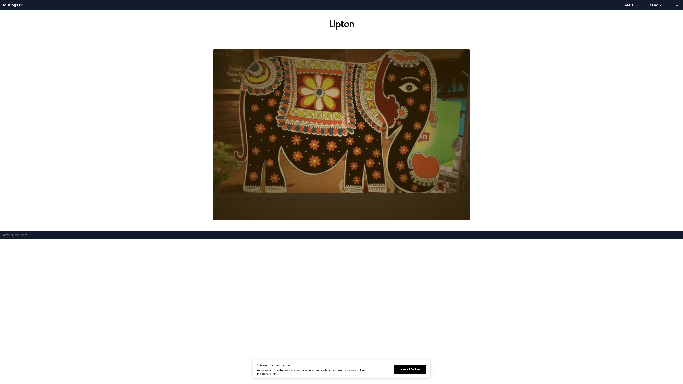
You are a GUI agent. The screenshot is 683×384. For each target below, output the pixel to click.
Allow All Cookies (410, 369)
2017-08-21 (219, 204)
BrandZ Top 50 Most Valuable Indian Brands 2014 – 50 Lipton (255, 199)
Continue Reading (225, 216)
